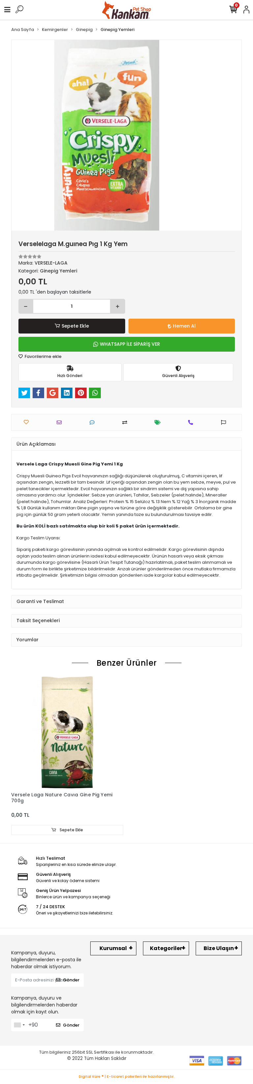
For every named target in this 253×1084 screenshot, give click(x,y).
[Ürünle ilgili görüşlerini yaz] (93, 422)
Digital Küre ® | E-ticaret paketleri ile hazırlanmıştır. (127, 1076)
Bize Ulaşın (219, 948)
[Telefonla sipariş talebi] (192, 422)
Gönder (71, 980)
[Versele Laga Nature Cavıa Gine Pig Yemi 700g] (67, 732)
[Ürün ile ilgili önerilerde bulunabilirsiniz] (225, 422)
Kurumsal (113, 948)
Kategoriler (166, 948)
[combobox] (19, 1025)
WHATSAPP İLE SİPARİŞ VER (130, 344)
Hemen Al (184, 326)
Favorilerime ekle (43, 356)
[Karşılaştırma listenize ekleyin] (126, 422)
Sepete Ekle (75, 326)
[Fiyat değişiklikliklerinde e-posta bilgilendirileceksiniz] (159, 422)
